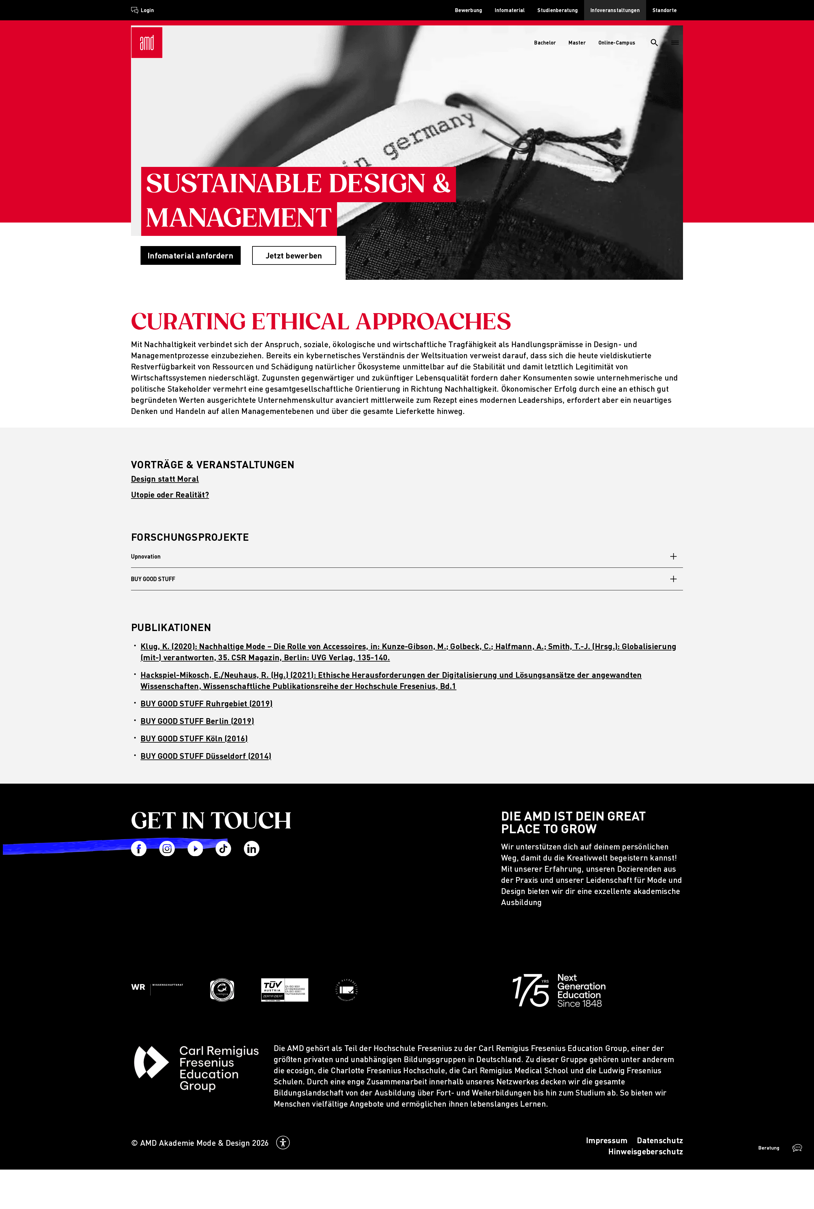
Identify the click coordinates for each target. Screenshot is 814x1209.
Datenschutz (660, 1140)
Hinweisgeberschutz (645, 1151)
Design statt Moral (165, 479)
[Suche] (654, 43)
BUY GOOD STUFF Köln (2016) (194, 738)
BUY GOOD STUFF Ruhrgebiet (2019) (206, 703)
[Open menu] (675, 43)
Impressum (606, 1140)
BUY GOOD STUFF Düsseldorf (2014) (206, 756)
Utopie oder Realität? (170, 494)
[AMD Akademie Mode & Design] (147, 42)
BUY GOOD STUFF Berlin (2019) (197, 721)
